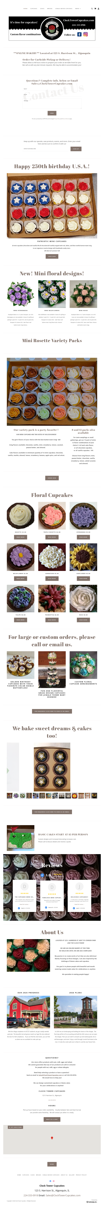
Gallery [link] (72, 1175)
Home (52, 1164)
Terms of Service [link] (65, 118)
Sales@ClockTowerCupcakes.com (50, 1075)
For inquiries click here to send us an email (52, 711)
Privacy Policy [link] (57, 118)
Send (52, 113)
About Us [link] (64, 1175)
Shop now (52, 256)
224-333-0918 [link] (52, 1100)
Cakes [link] (42, 8)
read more (52, 537)
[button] (78, 9)
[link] (95, 8)
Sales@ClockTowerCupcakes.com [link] (63, 1195)
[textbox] (52, 89)
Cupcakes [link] (33, 8)
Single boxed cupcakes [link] (63, 8)
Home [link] (25, 8)
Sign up (76, 149)
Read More (21, 537)
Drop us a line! (52, 1119)
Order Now (52, 478)
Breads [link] (50, 8)
